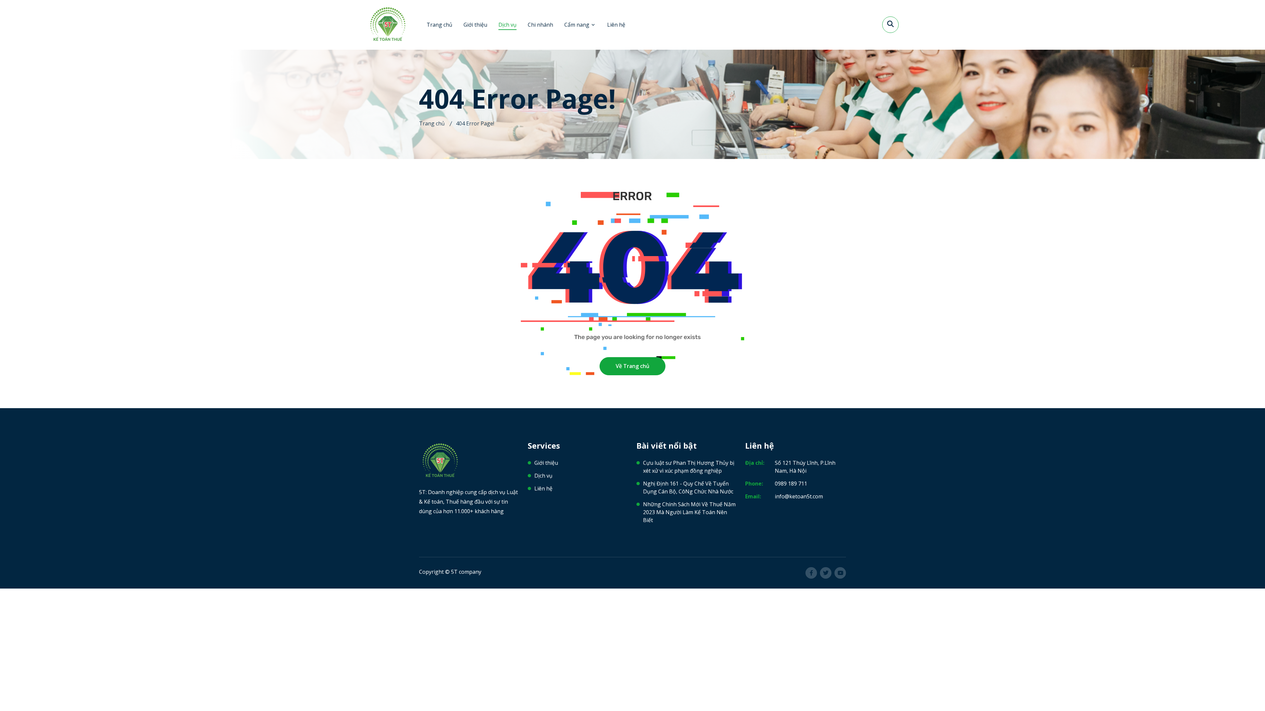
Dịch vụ (507, 24)
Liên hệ (616, 24)
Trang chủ (439, 24)
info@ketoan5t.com (799, 496)
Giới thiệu (475, 24)
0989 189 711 (791, 483)
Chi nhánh (540, 24)
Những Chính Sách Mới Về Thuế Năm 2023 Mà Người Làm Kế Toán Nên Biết (689, 512)
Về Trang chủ (632, 366)
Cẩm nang (576, 24)
